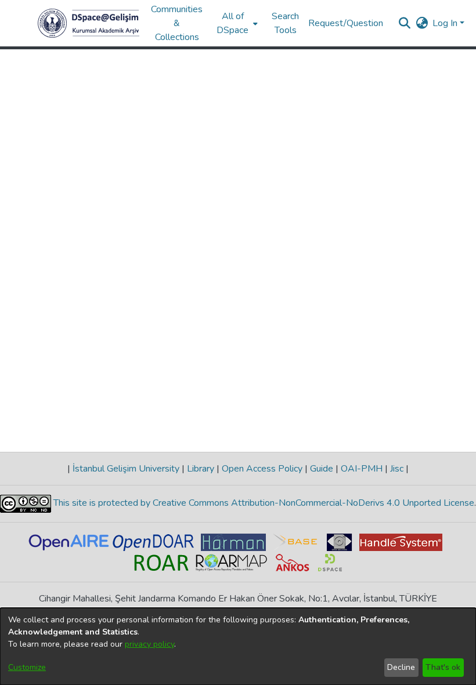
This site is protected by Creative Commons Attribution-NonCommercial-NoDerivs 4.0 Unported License (262, 502)
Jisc (397, 468)
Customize (27, 667)
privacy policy (149, 644)
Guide (322, 468)
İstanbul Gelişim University (126, 468)
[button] (88, 23)
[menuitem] (236, 23)
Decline (401, 667)
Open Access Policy (262, 468)
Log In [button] (446, 23)
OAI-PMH (361, 468)
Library (201, 468)
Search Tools (285, 23)
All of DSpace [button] (232, 23)
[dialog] (238, 646)
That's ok (442, 667)
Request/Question (345, 23)
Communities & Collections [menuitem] (177, 23)
